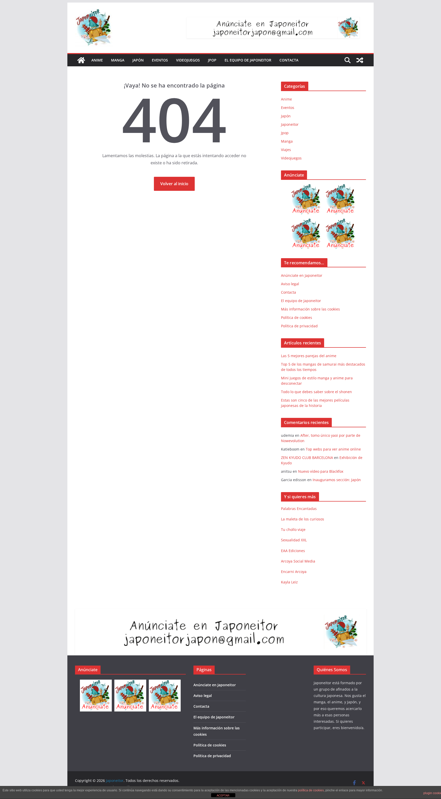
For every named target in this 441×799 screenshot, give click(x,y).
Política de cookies (296, 317)
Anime (97, 60)
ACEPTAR (223, 795)
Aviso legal (290, 283)
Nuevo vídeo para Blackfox (320, 471)
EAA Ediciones (293, 550)
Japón (138, 60)
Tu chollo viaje (293, 529)
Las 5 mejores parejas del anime (308, 355)
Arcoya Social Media (298, 561)
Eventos (160, 60)
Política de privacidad (299, 325)
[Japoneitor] (81, 60)
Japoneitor (290, 124)
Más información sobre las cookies (310, 309)
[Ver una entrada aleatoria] (360, 60)
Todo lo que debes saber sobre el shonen (316, 391)
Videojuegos (188, 60)
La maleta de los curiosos (302, 519)
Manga (117, 60)
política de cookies (311, 790)
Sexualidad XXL (294, 540)
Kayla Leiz (289, 582)
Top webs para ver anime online (333, 449)
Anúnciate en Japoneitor (301, 275)
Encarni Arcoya (294, 571)
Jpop (212, 60)
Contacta (288, 60)
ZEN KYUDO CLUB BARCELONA (307, 457)
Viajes (286, 149)
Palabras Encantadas (299, 508)
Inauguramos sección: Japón (337, 479)
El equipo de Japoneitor (248, 60)
